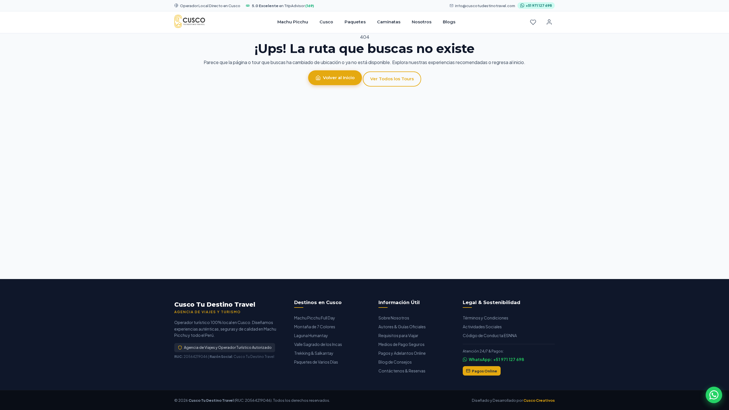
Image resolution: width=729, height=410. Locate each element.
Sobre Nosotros (393, 317)
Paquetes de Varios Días (316, 361)
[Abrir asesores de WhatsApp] (714, 395)
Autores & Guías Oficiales (402, 326)
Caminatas (388, 21)
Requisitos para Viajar (398, 335)
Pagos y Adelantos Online (402, 353)
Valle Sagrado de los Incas (318, 344)
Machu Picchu (292, 21)
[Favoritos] (533, 22)
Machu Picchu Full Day (314, 317)
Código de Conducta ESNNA (490, 335)
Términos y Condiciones (485, 317)
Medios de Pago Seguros (401, 344)
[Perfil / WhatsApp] (549, 22)
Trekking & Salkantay (313, 353)
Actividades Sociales (482, 326)
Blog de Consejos (395, 361)
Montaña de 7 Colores (314, 326)
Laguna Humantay (311, 335)
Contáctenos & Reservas (401, 370)
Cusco (326, 21)
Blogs (449, 21)
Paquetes (355, 21)
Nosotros (421, 21)
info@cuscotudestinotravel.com (485, 5)
